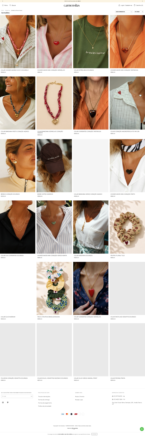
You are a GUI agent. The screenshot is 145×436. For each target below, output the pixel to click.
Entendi (94, 434)
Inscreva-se (72, 41)
